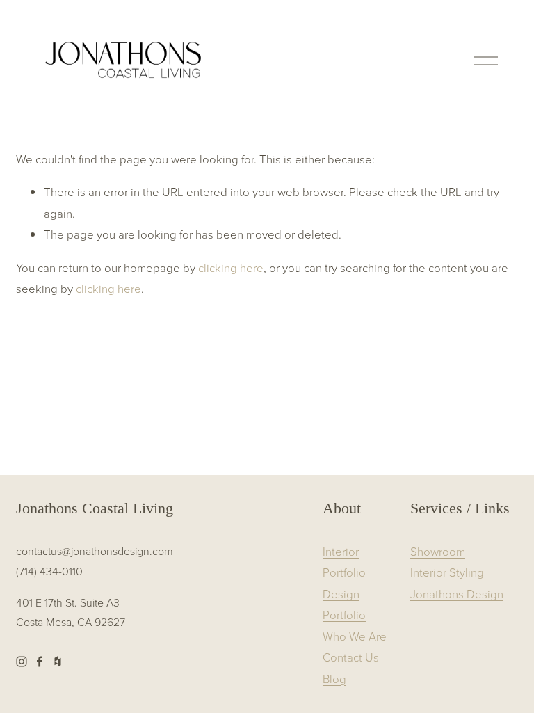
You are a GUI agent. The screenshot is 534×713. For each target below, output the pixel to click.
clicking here (231, 267)
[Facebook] (39, 661)
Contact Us (351, 657)
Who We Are (355, 636)
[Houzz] (57, 661)
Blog (334, 679)
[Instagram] (21, 661)
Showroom (437, 551)
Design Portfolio (344, 604)
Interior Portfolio (344, 561)
